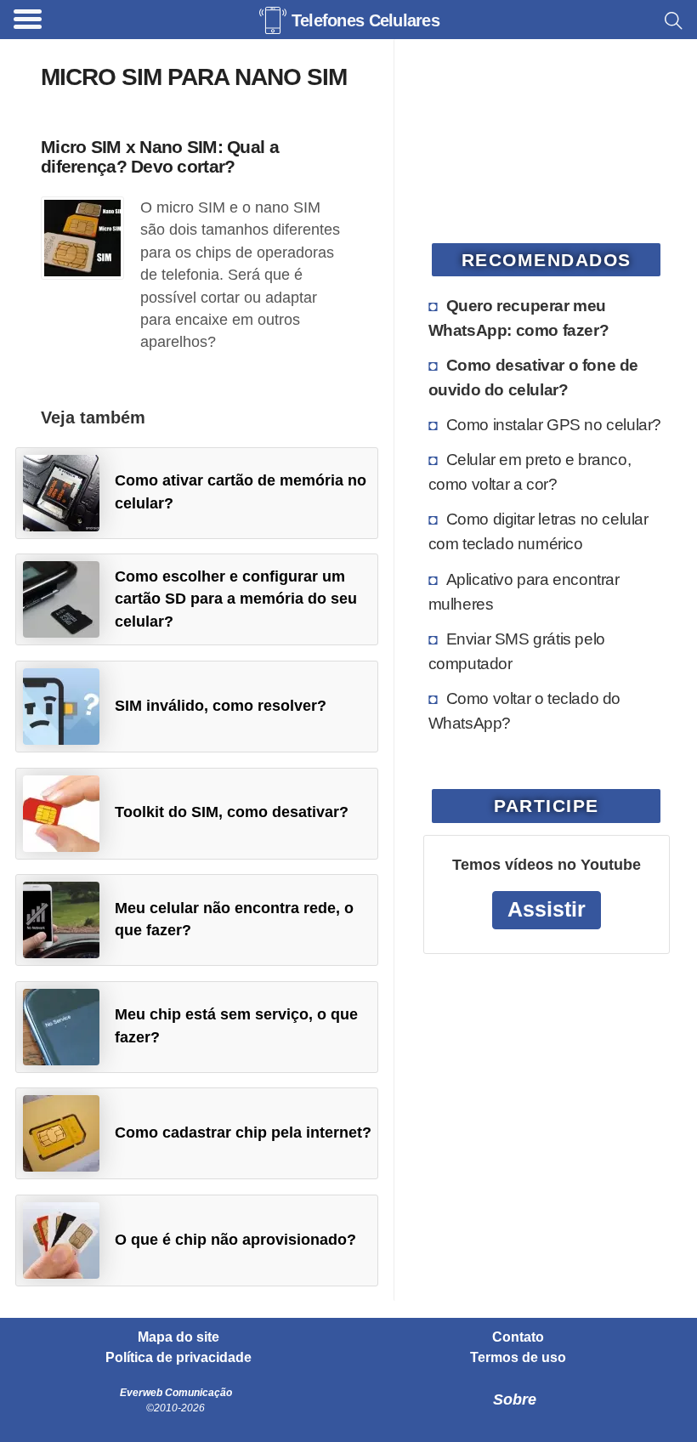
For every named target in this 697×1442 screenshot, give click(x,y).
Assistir (546, 909)
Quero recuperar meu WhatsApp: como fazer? (518, 317)
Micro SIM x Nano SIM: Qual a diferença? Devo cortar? (160, 156)
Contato (518, 1337)
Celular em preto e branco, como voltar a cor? (530, 471)
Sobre (514, 1399)
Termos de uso (518, 1358)
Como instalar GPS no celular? (553, 424)
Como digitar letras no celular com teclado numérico (538, 531)
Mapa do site (178, 1337)
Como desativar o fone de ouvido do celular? (533, 377)
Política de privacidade (178, 1358)
